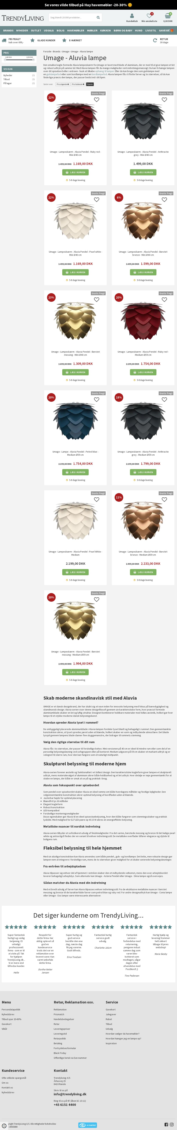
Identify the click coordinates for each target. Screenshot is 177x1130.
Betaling (58, 1043)
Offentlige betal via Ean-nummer (70, 1057)
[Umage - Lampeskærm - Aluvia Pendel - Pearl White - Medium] (75, 520)
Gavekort (6, 1024)
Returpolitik (60, 1038)
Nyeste (90, 84)
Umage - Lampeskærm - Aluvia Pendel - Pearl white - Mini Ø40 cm (75, 253)
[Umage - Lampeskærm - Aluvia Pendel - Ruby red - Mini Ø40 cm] (75, 120)
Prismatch (59, 1014)
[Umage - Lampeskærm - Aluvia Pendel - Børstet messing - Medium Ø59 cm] (75, 620)
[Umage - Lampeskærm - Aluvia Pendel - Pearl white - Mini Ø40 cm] (75, 220)
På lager (7, 83)
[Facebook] (165, 1125)
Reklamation (60, 1009)
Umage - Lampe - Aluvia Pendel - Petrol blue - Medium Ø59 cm (75, 453)
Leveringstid (60, 1033)
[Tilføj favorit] (97, 100)
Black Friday (60, 1053)
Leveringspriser (62, 1028)
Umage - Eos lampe (58, 895)
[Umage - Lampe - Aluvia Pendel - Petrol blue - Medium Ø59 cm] (75, 420)
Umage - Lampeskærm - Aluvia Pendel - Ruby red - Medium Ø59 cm (143, 353)
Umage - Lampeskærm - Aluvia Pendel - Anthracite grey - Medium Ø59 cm (143, 453)
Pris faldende (77, 84)
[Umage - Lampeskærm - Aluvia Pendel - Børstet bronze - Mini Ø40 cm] (143, 220)
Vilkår (4, 1028)
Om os (5, 1082)
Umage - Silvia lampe (135, 876)
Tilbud (6, 79)
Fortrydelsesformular (65, 1048)
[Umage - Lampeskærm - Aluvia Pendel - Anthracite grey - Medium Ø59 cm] (143, 420)
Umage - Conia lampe (161, 892)
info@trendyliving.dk (70, 1094)
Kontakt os (7, 1087)
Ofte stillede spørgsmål (14, 1077)
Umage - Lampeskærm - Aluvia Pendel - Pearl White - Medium (75, 553)
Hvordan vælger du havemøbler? (122, 1033)
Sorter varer (48, 84)
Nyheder (22, 30)
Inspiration (111, 1043)
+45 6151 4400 (65, 1104)
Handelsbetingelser (64, 1019)
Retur (56, 1024)
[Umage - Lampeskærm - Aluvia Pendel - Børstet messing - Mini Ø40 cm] (75, 320)
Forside (47, 51)
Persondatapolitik (11, 1009)
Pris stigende (62, 84)
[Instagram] (171, 1125)
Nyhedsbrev (8, 1014)
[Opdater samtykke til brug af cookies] (4, 1126)
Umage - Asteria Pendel (107, 876)
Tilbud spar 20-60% (11, 1019)
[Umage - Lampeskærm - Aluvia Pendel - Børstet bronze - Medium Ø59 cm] (143, 520)
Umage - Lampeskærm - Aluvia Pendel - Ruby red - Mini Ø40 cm (75, 153)
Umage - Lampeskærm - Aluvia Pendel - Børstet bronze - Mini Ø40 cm (143, 253)
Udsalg (109, 1028)
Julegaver (111, 1014)
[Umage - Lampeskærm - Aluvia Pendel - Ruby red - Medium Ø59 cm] (143, 320)
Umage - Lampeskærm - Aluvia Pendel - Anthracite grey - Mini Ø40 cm (143, 153)
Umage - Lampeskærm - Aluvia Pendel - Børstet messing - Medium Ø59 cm (75, 653)
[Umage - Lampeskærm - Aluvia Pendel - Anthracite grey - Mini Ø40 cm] (143, 120)
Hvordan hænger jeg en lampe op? (123, 1038)
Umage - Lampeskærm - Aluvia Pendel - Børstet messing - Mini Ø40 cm (75, 353)
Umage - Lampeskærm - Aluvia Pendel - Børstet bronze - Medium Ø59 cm (143, 553)
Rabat (109, 1019)
